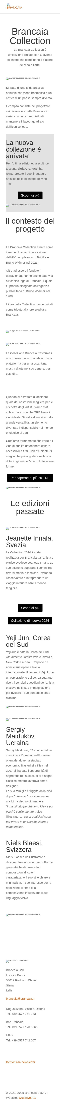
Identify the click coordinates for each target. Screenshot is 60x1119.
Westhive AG (27, 1097)
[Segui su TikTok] (28, 1050)
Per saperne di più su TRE (30, 478)
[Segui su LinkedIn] (22, 1050)
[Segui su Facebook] (15, 1050)
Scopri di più (30, 195)
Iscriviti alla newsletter (20, 1062)
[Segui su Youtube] (35, 1050)
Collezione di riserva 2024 (30, 620)
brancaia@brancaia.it (20, 998)
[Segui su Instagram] (8, 1050)
